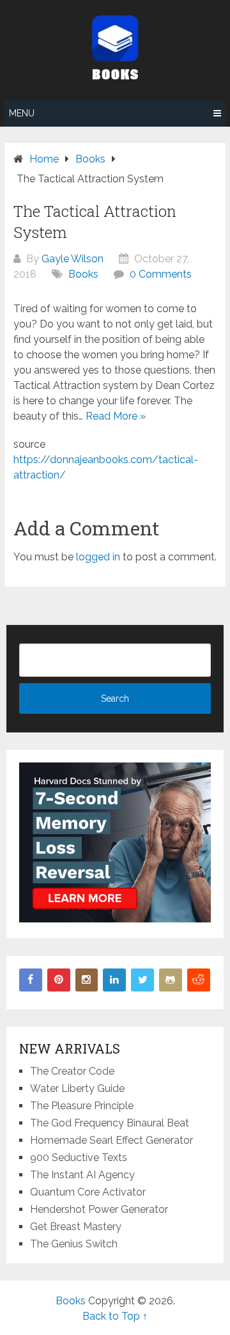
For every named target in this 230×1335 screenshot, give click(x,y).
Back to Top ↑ (115, 1316)
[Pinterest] (58, 979)
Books (83, 274)
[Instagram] (86, 979)
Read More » (116, 416)
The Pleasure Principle (82, 1106)
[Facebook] (30, 979)
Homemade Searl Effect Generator (111, 1140)
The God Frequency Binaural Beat (109, 1123)
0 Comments (161, 274)
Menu (21, 113)
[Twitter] (142, 979)
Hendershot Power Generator (99, 1209)
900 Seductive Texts (78, 1157)
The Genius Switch (74, 1244)
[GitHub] (170, 979)
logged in (98, 557)
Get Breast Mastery (75, 1226)
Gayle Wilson (72, 259)
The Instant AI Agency (82, 1175)
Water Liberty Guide (77, 1088)
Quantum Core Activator (88, 1192)
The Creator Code (72, 1071)
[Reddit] (198, 979)
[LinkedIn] (114, 979)
